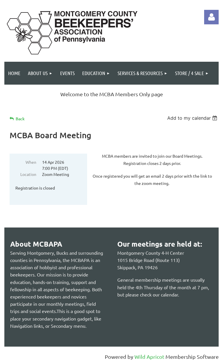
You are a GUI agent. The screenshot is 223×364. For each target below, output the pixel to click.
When (31, 162)
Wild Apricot (149, 357)
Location (28, 174)
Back (20, 118)
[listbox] (193, 117)
